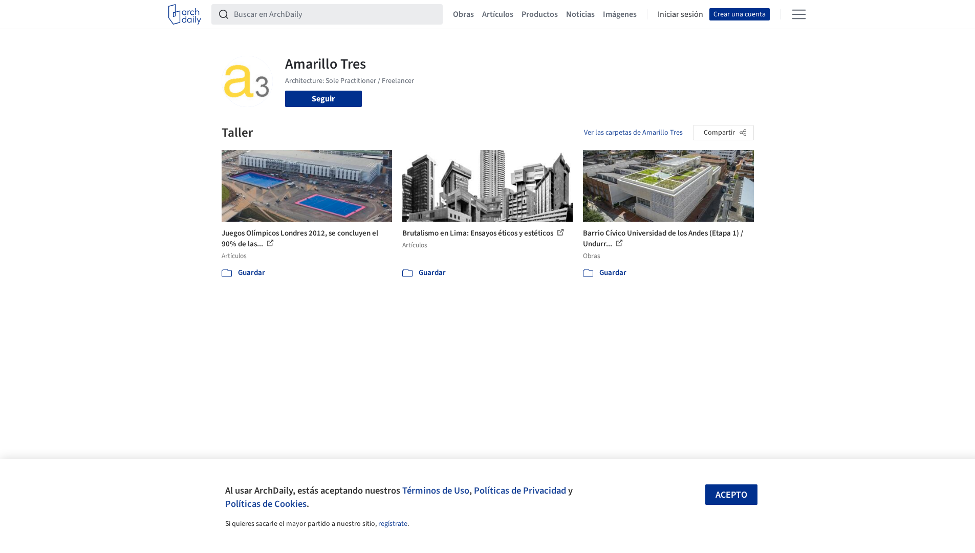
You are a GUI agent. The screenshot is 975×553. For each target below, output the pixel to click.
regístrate (392, 524)
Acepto (731, 494)
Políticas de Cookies (266, 504)
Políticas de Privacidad (520, 490)
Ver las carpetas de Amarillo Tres (633, 132)
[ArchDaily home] (184, 14)
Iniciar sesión (680, 14)
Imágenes (620, 14)
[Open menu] (799, 14)
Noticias (580, 14)
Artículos (497, 14)
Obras (463, 14)
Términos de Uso (435, 490)
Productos (540, 14)
